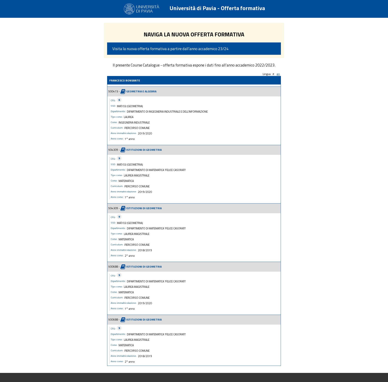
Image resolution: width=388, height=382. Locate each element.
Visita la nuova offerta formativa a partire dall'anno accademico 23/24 (170, 49)
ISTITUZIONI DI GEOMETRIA (144, 149)
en (278, 74)
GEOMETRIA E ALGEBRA (141, 91)
